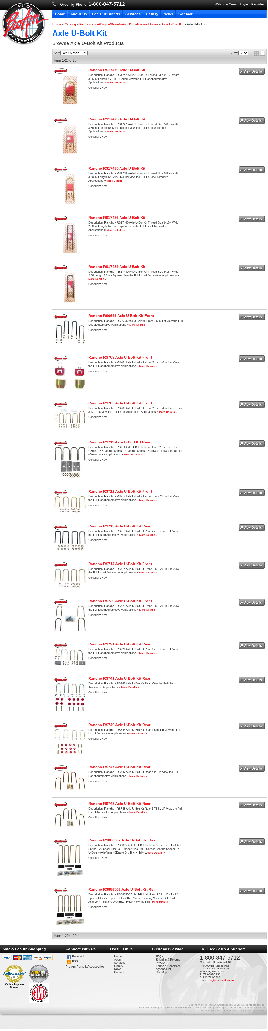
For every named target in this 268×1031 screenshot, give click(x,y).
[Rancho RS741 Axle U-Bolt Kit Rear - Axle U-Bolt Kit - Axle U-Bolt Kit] (70, 710)
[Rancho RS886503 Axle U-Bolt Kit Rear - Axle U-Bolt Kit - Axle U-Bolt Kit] (70, 924)
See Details (252, 71)
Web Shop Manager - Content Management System (233, 1007)
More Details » (116, 82)
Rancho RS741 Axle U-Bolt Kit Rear (119, 678)
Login (244, 4)
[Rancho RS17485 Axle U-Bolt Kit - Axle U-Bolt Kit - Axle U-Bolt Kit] (70, 203)
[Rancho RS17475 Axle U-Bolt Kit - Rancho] (60, 121)
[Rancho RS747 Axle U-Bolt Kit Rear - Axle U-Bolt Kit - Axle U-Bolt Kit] (70, 789)
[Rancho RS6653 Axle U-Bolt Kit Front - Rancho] (60, 318)
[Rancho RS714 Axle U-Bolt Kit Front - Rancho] (60, 566)
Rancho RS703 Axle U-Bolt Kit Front (120, 357)
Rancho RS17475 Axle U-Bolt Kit (116, 119)
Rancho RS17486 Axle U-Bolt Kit (116, 217)
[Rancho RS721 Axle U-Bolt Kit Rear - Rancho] (60, 646)
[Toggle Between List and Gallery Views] (259, 53)
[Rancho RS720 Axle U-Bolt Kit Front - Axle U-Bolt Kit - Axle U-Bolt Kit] (70, 629)
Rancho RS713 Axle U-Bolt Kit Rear (119, 526)
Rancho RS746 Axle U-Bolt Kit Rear (119, 725)
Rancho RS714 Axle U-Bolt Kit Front (120, 564)
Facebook (78, 956)
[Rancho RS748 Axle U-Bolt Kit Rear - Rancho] (60, 806)
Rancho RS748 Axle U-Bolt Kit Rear (119, 803)
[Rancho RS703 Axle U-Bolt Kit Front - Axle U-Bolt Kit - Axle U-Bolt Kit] (70, 388)
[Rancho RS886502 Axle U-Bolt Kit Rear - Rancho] (60, 842)
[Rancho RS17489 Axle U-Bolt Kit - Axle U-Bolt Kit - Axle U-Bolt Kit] (70, 301)
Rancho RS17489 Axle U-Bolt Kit (116, 267)
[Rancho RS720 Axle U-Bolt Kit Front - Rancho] (60, 603)
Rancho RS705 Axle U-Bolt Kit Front (120, 403)
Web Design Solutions (180, 1007)
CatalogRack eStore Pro (250, 1010)
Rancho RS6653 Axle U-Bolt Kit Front (121, 316)
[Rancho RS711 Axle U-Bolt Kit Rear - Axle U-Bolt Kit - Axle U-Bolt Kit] (70, 476)
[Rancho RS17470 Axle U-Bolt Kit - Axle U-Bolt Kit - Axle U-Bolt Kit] (70, 104)
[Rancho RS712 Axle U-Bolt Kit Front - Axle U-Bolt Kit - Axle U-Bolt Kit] (70, 511)
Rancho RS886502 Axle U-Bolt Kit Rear (122, 840)
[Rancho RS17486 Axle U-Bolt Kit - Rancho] (60, 220)
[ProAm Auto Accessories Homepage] (25, 23)
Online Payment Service (14, 985)
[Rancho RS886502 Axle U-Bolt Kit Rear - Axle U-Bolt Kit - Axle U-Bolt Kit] (70, 875)
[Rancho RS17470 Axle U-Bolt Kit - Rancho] (60, 72)
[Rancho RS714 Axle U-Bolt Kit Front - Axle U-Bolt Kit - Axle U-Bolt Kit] (70, 586)
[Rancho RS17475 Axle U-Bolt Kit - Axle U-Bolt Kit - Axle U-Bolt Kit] (70, 153)
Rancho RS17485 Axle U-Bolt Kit (116, 168)
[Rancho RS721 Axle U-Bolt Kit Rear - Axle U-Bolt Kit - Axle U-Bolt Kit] (70, 664)
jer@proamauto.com (221, 980)
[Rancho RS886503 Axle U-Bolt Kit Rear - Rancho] (60, 892)
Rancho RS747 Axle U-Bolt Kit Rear (119, 767)
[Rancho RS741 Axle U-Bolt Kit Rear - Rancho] (60, 681)
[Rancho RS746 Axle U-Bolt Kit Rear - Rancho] (60, 727)
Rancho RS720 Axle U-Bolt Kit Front (120, 601)
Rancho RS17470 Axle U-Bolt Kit (116, 70)
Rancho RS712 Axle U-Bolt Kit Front (120, 491)
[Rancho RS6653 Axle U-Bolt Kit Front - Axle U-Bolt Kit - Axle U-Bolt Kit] (70, 342)
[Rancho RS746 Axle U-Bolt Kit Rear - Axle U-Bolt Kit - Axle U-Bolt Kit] (70, 752)
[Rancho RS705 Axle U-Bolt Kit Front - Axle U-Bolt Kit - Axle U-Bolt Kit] (70, 427)
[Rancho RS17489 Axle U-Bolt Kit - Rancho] (60, 269)
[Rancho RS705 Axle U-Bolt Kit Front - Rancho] (60, 405)
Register (257, 4)
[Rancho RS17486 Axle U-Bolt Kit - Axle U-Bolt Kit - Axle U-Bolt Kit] (70, 252)
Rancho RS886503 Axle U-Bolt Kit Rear (122, 889)
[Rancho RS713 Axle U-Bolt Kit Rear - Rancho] (60, 528)
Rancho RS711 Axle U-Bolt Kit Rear (119, 442)
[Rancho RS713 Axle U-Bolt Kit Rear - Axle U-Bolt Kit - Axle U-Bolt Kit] (70, 549)
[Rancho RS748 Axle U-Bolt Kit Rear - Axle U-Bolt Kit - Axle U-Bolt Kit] (70, 825)
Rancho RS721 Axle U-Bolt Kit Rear (119, 644)
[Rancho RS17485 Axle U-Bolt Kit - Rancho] (60, 170)
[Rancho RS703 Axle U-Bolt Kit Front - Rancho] (60, 359)
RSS (75, 961)
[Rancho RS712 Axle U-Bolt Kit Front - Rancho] (60, 493)
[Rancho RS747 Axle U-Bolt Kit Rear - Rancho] (60, 769)
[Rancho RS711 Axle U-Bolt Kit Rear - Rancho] (60, 444)
